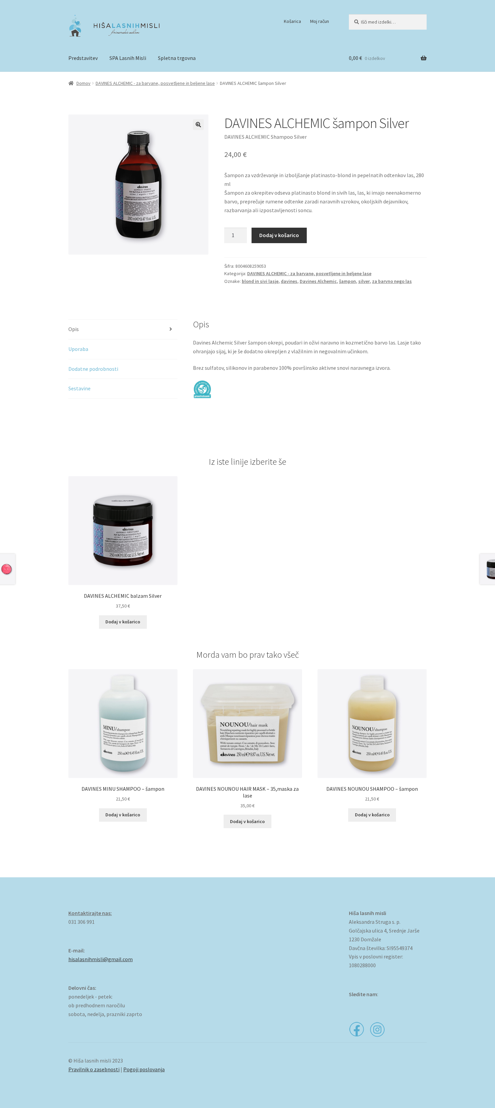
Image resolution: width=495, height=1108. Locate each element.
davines (289, 281)
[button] (198, 124)
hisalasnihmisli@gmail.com (100, 959)
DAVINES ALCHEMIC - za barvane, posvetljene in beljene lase (155, 83)
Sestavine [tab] (79, 388)
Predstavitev (83, 58)
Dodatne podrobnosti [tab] (93, 368)
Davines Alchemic (318, 281)
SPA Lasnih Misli (127, 58)
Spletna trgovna (177, 58)
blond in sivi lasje (260, 281)
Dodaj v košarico (279, 235)
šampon (347, 281)
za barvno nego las (392, 281)
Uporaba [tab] (78, 349)
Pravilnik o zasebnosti (94, 1069)
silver (364, 281)
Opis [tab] (73, 329)
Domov (83, 83)
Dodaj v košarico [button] (122, 622)
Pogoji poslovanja (144, 1069)
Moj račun (319, 21)
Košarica (292, 21)
